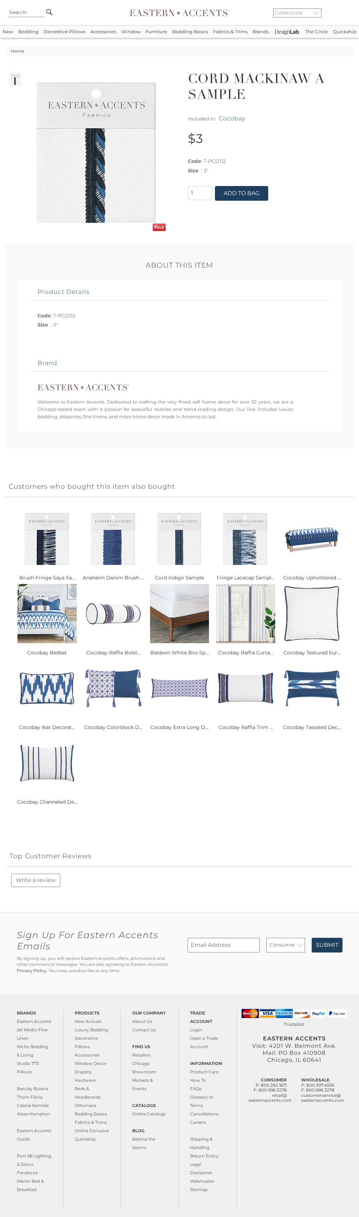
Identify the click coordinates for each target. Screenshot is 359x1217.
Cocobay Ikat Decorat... (47, 727)
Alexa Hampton (33, 1113)
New (7, 31)
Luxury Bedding (91, 1029)
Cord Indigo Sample (179, 578)
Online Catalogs (148, 1113)
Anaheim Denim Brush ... (113, 578)
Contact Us (144, 1029)
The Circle (316, 31)
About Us (142, 1021)
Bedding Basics (190, 31)
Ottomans (85, 1105)
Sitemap (199, 1189)
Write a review (36, 880)
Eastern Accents (34, 1021)
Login (196, 1029)
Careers (198, 1122)
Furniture (156, 31)
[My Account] (343, 12)
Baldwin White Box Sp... (179, 652)
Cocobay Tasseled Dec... (312, 727)
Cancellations (204, 1113)
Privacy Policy (32, 970)
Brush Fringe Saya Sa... (47, 578)
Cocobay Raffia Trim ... (245, 727)
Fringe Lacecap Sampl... (246, 578)
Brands (260, 31)
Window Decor (91, 1063)
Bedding (28, 31)
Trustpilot (294, 1024)
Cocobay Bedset (47, 652)
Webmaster (202, 1181)
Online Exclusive (92, 1130)
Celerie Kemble (33, 1105)
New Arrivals (88, 1021)
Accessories (103, 31)
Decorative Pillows (64, 31)
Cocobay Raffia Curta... (245, 652)
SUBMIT (327, 945)
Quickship (345, 31)
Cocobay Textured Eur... (312, 652)
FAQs (196, 1088)
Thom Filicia (29, 1097)
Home (17, 51)
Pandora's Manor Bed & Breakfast (30, 1181)
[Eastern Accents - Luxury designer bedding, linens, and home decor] (179, 12)
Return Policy (204, 1155)
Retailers (141, 1055)
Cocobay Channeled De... (47, 802)
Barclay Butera (32, 1088)
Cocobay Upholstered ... (312, 578)
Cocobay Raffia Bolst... (113, 652)
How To (198, 1080)
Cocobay (232, 118)
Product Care (204, 1071)
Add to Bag (241, 193)
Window (131, 31)
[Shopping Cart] (349, 12)
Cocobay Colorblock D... (113, 727)
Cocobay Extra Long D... (179, 727)
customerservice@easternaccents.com (322, 1098)
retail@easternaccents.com (270, 1098)
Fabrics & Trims (230, 31)
